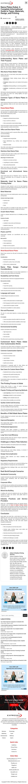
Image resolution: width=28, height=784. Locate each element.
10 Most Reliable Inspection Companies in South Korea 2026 (14, 625)
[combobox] (12, 615)
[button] (26, 3)
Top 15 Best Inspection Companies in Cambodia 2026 (12, 621)
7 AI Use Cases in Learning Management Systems (11, 637)
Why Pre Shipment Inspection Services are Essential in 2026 (13, 660)
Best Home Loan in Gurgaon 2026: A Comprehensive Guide (13, 633)
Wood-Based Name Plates (9, 250)
